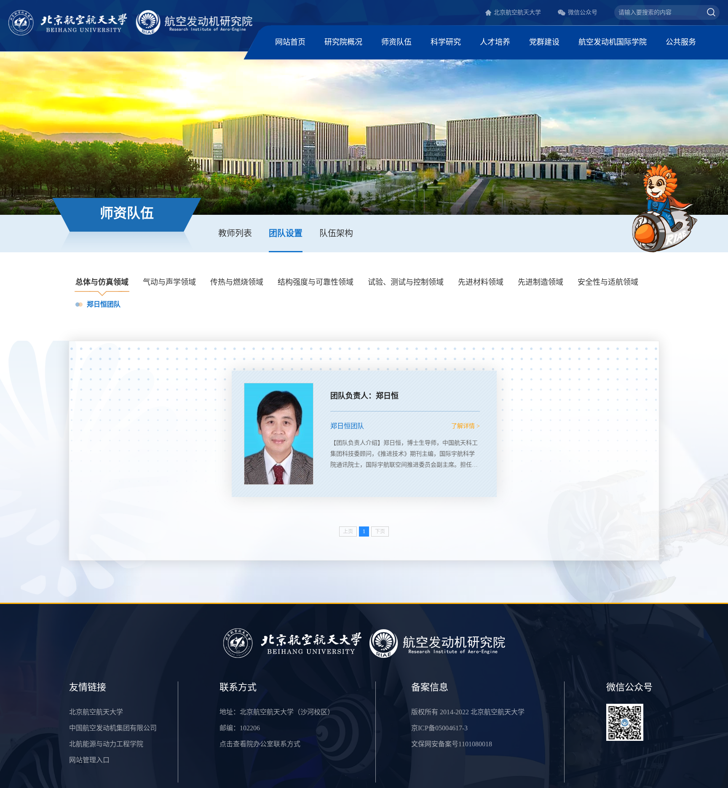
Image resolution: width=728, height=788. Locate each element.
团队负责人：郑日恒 (364, 396)
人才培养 (495, 42)
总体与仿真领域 (101, 282)
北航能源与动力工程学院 (106, 744)
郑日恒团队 (103, 304)
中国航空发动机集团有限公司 (113, 728)
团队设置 (285, 233)
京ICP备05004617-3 (439, 728)
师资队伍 (396, 42)
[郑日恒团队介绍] (278, 433)
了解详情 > (465, 426)
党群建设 (544, 42)
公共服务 (681, 42)
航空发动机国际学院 (612, 42)
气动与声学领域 (169, 282)
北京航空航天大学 (517, 12)
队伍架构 (336, 233)
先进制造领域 (540, 282)
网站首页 (290, 42)
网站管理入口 (89, 760)
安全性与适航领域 (608, 282)
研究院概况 (343, 42)
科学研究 (446, 42)
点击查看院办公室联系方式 (259, 744)
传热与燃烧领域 (236, 282)
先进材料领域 (480, 282)
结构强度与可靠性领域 (315, 282)
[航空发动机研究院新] (130, 22)
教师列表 (235, 233)
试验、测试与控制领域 (406, 282)
